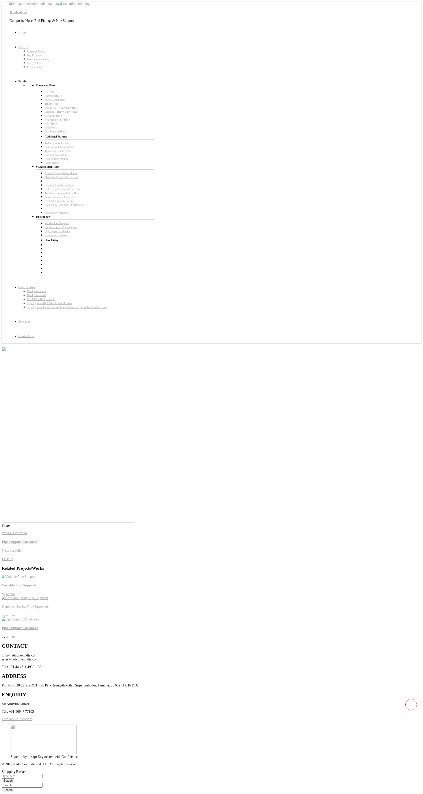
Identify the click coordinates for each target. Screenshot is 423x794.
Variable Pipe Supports (19, 585)
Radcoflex (18, 12)
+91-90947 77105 (21, 711)
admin (10, 594)
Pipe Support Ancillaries (20, 628)
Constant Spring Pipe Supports (25, 606)
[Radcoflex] (34, 4)
